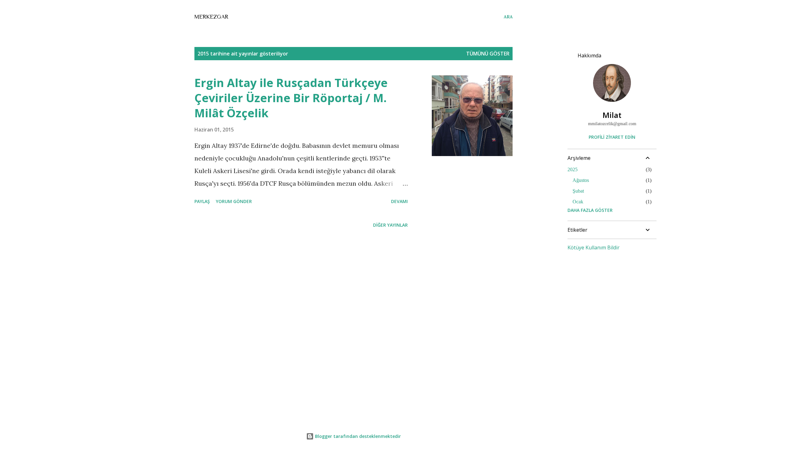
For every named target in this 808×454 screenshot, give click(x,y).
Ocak (578, 201)
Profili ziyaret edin (612, 137)
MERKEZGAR (211, 17)
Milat (612, 115)
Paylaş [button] (202, 201)
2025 (572, 169)
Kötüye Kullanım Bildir (593, 247)
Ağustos (581, 180)
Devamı (399, 201)
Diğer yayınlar (390, 225)
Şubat (578, 191)
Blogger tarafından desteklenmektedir (357, 436)
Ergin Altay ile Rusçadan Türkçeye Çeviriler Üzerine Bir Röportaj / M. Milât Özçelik (291, 98)
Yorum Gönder (234, 201)
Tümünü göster (487, 53)
